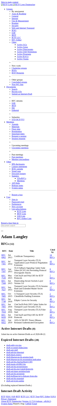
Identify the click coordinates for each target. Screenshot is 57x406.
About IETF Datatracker (11, 401)
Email (34, 404)
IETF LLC (16, 37)
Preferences (16, 204)
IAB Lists (21, 216)
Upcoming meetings (20, 148)
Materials (15, 127)
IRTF (14, 35)
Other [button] (8, 162)
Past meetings (17, 157)
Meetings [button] (10, 122)
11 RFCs (52, 311)
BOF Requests (18, 73)
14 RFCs (52, 256)
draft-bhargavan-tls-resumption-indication (23, 359)
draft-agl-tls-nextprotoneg (17, 367)
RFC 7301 (3, 262)
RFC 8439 (3, 316)
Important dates (18, 134)
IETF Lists (21, 211)
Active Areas (22, 47)
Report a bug (17, 195)
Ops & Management (20, 21)
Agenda (15, 124)
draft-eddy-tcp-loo (13, 345)
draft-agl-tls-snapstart (15, 378)
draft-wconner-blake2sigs (17, 348)
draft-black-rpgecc (14, 355)
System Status (7, 404)
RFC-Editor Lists (24, 218)
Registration (17, 131)
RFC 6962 (3, 256)
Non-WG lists (17, 84)
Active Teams (22, 59)
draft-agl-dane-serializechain (18, 371)
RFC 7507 (3, 270)
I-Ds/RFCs (21, 178)
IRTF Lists (21, 214)
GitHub (28, 404)
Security (15, 26)
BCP (18, 119)
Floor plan (16, 129)
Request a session (19, 136)
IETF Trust (35, 396)
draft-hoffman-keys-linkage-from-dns (21, 376)
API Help (16, 183)
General (15, 16)
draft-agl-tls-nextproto (15, 374)
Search (14, 89)
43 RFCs (52, 262)
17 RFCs (52, 288)
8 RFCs (52, 270)
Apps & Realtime (19, 14)
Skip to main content (9, 2)
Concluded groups (19, 82)
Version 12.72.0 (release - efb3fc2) (36, 401)
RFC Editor (16, 40)
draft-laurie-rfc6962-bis (16, 364)
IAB (13, 33)
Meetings (21, 181)
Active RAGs (22, 56)
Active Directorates (25, 49)
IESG (14, 30)
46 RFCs (52, 300)
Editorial (15, 110)
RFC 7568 (3, 282)
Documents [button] (11, 87)
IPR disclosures (18, 164)
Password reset (18, 202)
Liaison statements (19, 166)
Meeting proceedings (20, 159)
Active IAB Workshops (27, 52)
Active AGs (22, 45)
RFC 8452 (3, 321)
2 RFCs (52, 295)
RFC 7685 (3, 295)
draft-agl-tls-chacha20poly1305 (19, 362)
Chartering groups (19, 68)
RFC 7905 (3, 305)
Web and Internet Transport (23, 28)
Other (14, 42)
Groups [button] (9, 9)
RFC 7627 (3, 288)
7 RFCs (52, 276)
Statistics (15, 176)
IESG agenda (17, 169)
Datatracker (30, 4)
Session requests (18, 138)
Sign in (15, 199)
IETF (3, 396)
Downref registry (19, 174)
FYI (22, 119)
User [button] (8, 197)
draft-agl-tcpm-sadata (15, 381)
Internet (15, 18)
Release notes (17, 185)
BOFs (14, 70)
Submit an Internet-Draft (22, 94)
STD (14, 119)
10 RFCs (52, 316)
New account (17, 207)
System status (17, 188)
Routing (15, 23)
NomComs (16, 171)
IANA (53, 396)
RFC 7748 (3, 300)
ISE (13, 108)
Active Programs (24, 54)
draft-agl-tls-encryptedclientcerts (19, 369)
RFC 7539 (3, 276)
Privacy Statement (8, 399)
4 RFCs (52, 321)
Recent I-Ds (17, 91)
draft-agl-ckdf (12, 350)
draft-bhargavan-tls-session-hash (19, 357)
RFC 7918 (3, 311)
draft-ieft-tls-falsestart (15, 352)
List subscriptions (19, 209)
